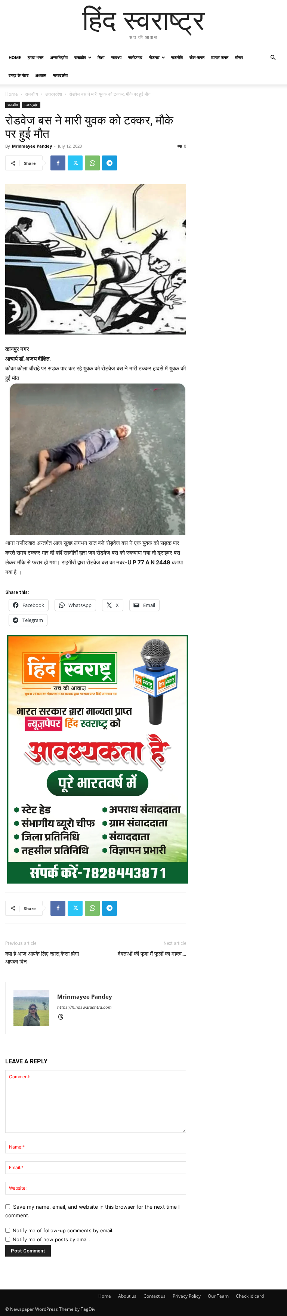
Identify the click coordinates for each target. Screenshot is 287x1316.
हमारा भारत (35, 57)
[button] (273, 57)
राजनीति (177, 57)
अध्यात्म (40, 75)
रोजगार (154, 57)
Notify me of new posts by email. (51, 1239)
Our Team (218, 1296)
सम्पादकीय (60, 75)
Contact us (155, 1296)
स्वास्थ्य (116, 57)
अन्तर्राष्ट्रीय (59, 57)
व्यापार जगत (219, 57)
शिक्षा (101, 57)
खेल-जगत (196, 57)
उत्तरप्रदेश (53, 94)
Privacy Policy (187, 1296)
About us (127, 1296)
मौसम (239, 57)
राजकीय (80, 57)
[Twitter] (75, 162)
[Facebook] (57, 162)
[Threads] (63, 1017)
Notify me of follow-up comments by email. (63, 1230)
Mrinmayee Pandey (32, 146)
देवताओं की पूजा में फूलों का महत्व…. (152, 953)
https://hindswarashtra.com (84, 1007)
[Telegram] (109, 162)
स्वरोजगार (135, 57)
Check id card (250, 1296)
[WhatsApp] (92, 162)
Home (15, 57)
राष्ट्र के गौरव (18, 75)
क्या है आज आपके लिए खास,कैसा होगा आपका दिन (42, 957)
